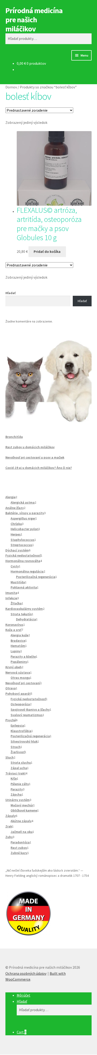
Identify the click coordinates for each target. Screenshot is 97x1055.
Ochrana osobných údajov (25, 973)
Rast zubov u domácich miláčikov (30, 447)
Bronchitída (14, 437)
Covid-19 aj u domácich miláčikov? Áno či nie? (38, 468)
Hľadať (10, 293)
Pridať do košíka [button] (47, 251)
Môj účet (23, 995)
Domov (11, 87)
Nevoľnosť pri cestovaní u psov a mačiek (34, 457)
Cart (21, 1032)
